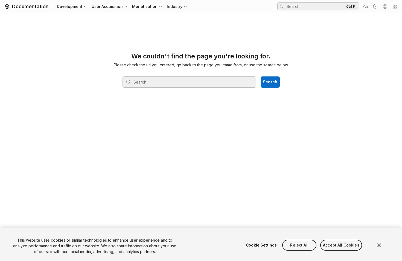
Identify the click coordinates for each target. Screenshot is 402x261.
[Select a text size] (365, 6)
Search (270, 81)
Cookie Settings (261, 245)
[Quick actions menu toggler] (395, 6)
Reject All (299, 245)
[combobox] (315, 6)
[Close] (379, 245)
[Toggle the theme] (375, 6)
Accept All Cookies (341, 245)
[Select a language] (385, 6)
